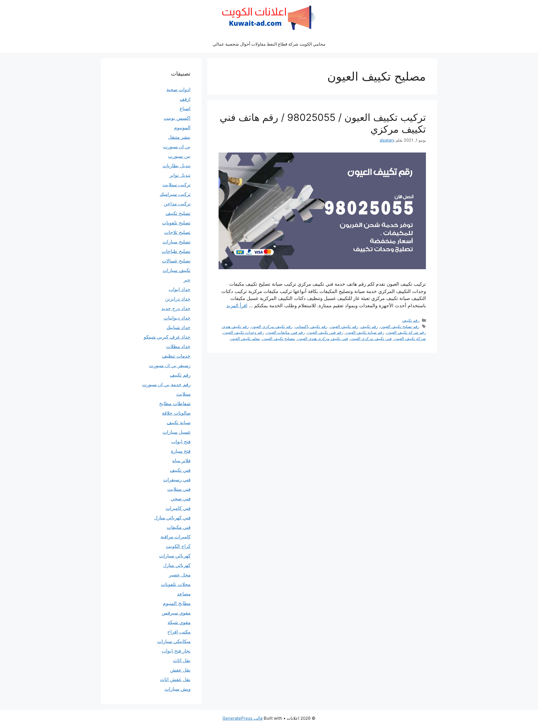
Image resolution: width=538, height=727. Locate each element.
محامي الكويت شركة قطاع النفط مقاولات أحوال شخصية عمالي (269, 44)
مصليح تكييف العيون (278, 338)
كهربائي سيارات (175, 556)
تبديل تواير (180, 175)
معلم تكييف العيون (245, 338)
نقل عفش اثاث (175, 679)
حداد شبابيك (178, 327)
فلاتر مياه (181, 460)
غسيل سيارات (177, 432)
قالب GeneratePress (242, 718)
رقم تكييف (410, 320)
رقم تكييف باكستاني (311, 326)
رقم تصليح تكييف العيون (399, 326)
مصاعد (184, 594)
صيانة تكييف (179, 422)
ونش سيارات (177, 689)
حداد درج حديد (176, 308)
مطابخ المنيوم (177, 603)
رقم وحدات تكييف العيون (243, 332)
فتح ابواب (181, 441)
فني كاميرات (178, 508)
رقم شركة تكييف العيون (406, 332)
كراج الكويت (178, 546)
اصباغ (185, 108)
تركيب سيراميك (175, 194)
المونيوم (182, 127)
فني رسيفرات (177, 479)
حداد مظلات (178, 346)
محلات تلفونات (176, 584)
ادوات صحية (178, 89)
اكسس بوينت (177, 118)
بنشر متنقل (179, 137)
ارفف (185, 99)
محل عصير (180, 575)
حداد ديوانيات (177, 318)
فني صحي (181, 498)
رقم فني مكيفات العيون (285, 332)
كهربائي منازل (177, 565)
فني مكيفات (179, 527)
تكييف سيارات (177, 270)
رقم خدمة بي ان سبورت (166, 384)
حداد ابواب (180, 289)
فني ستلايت (179, 489)
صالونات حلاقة (176, 413)
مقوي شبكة (179, 622)
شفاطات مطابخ (175, 403)
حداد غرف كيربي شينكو (167, 337)
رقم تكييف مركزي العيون (272, 326)
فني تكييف (180, 470)
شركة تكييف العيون (410, 338)
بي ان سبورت (177, 146)
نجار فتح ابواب (176, 651)
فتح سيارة (181, 451)
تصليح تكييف (178, 213)
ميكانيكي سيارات (174, 641)
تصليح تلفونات (176, 223)
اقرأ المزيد (236, 305)
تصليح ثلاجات (177, 232)
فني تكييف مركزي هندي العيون (322, 338)
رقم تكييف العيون (344, 326)
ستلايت (183, 394)
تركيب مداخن (177, 204)
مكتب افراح (179, 632)
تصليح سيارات (177, 242)
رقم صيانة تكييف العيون (364, 332)
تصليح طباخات (176, 251)
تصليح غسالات (176, 261)
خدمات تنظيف (176, 356)
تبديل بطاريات (177, 165)
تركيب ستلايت (177, 184)
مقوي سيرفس (176, 613)
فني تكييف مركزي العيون (371, 338)
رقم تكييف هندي (235, 326)
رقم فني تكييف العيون (325, 332)
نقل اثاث (182, 660)
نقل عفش (180, 670)
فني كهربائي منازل (172, 517)
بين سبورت (179, 156)
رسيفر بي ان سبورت (170, 365)
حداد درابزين (178, 299)
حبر (187, 280)
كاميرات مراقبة (176, 537)
